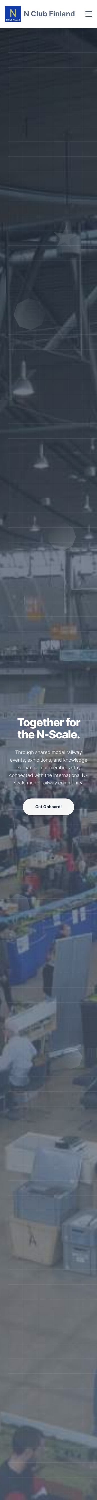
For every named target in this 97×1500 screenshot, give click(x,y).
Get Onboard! (48, 816)
